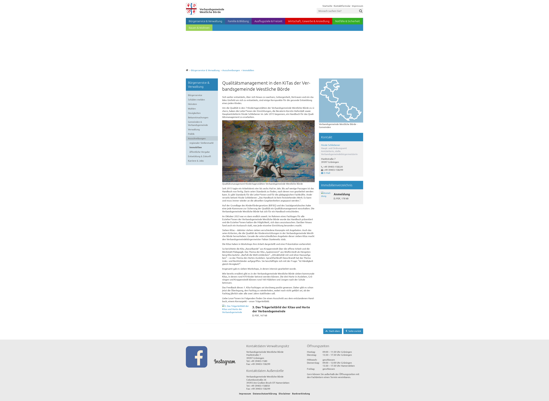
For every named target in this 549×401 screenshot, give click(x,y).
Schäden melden (196, 99)
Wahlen (192, 108)
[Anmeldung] (326, 194)
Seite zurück (354, 330)
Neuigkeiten (194, 112)
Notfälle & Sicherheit (347, 21)
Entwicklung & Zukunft (199, 156)
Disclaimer (284, 393)
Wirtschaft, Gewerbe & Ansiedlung (308, 21)
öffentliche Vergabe (199, 151)
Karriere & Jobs (196, 160)
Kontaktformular (342, 5)
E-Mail (327, 172)
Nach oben (334, 330)
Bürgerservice (195, 95)
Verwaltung (194, 129)
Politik (191, 133)
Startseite (327, 5)
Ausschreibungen (231, 70)
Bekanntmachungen (198, 117)
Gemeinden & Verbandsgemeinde (198, 123)
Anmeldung (342, 194)
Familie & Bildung (238, 21)
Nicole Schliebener (330, 144)
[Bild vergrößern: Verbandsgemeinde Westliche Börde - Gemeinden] (341, 100)
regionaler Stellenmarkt (201, 142)
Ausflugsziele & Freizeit (268, 21)
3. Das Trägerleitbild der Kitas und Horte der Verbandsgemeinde (281, 309)
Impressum (357, 5)
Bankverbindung (301, 393)
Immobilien (248, 70)
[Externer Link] (200, 357)
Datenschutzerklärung (265, 393)
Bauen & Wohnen (199, 27)
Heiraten (192, 103)
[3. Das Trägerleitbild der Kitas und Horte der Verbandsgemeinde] (236, 309)
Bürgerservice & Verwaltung (205, 21)
